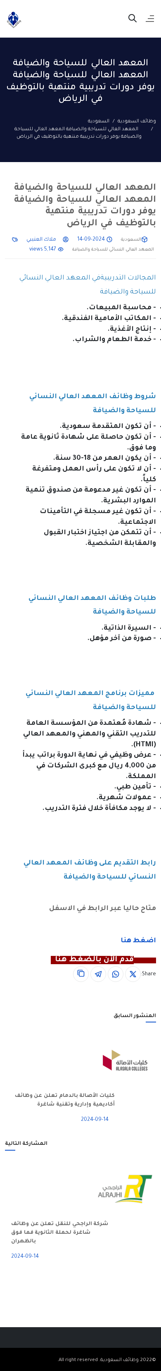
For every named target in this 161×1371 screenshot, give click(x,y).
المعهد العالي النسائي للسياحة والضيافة (113, 249)
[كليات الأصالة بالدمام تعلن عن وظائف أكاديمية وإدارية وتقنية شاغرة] (135, 1061)
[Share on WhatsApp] (115, 974)
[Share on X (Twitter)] (133, 974)
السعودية (98, 121)
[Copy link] (81, 974)
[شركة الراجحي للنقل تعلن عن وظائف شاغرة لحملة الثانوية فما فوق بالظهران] (135, 1189)
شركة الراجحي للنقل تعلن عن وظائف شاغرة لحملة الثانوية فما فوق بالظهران (60, 1232)
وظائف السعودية (137, 121)
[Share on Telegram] (98, 974)
